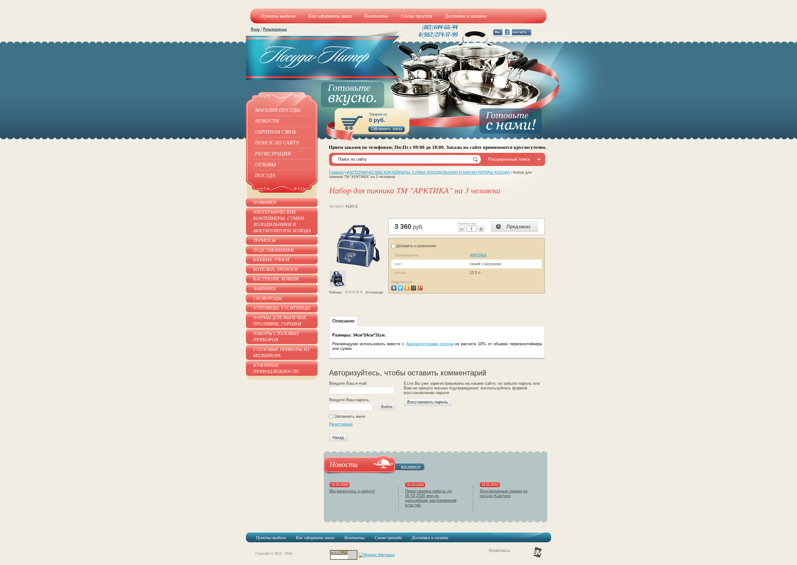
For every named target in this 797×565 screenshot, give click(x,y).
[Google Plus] (420, 287)
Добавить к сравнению (415, 246)
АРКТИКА (478, 255)
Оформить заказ (386, 128)
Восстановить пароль (427, 402)
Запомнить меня (349, 416)
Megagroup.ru (499, 550)
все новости (410, 466)
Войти (386, 406)
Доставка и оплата (430, 537)
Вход (255, 29)
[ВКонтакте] (394, 287)
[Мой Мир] (414, 287)
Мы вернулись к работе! (352, 491)
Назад (338, 437)
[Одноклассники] (407, 287)
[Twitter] (401, 287)
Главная (336, 172)
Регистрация (275, 29)
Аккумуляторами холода (430, 343)
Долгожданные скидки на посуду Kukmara (503, 493)
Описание (343, 320)
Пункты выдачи (271, 537)
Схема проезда (388, 537)
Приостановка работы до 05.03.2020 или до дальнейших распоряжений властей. (430, 498)
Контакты (354, 537)
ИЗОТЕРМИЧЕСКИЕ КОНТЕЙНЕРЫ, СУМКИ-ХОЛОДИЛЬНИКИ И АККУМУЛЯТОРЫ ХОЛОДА (428, 172)
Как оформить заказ (315, 537)
